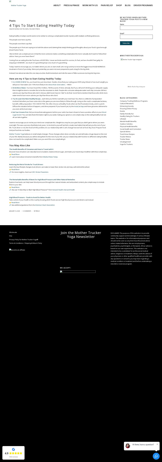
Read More (15, 154)
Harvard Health (57, 190)
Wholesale (13, 232)
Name (122, 24)
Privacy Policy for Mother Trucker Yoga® (23, 239)
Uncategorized (125, 142)
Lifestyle (123, 119)
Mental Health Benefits (128, 121)
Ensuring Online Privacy (128, 109)
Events (122, 111)
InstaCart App (79, 106)
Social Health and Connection (130, 129)
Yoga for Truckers (126, 144)
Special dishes (125, 131)
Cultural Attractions (127, 103)
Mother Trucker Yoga (16, 134)
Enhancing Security (127, 106)
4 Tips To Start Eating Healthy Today (41, 25)
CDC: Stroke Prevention (40, 172)
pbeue (38, 211)
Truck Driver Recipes (127, 134)
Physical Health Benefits (128, 126)
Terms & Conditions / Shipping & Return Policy (25, 243)
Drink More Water (19, 88)
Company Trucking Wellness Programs (134, 101)
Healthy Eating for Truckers (19, 29)
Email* (122, 33)
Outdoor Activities (126, 124)
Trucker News (125, 139)
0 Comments (27, 211)
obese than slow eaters (56, 85)
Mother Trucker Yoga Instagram (136, 86)
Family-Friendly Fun (127, 114)
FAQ (10, 236)
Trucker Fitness (34, 29)
